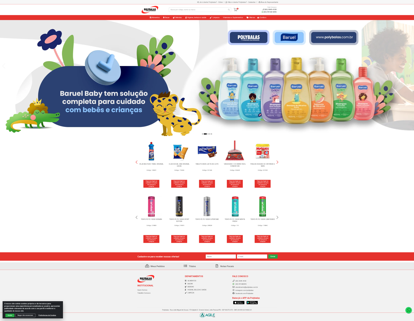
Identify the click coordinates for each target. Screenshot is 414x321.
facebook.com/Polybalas (244, 293)
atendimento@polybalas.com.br (246, 287)
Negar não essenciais (25, 315)
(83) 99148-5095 (270, 12)
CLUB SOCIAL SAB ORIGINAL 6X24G (179, 165)
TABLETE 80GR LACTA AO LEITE (207, 164)
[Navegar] (4, 66)
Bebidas (191, 287)
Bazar (190, 284)
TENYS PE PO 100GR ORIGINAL (263, 219)
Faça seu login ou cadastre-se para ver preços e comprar (151, 183)
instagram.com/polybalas (244, 290)
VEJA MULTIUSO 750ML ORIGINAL (151, 164)
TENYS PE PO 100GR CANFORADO (235, 219)
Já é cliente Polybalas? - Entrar (211, 2)
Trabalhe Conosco (144, 293)
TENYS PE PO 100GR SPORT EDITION (151, 220)
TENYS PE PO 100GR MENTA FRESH (207, 220)
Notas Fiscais (227, 266)
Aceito (10, 315)
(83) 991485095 (240, 284)
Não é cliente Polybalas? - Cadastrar (242, 2)
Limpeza (191, 293)
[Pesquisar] (229, 9)
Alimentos (192, 281)
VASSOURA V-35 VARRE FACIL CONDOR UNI (235, 165)
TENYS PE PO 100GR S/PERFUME (179, 219)
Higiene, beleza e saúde (197, 290)
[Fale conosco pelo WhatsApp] (408, 310)
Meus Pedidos (157, 266)
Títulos (192, 266)
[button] (202, 133)
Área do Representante (269, 2)
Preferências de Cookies (47, 315)
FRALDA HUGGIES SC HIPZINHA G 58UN (262, 165)
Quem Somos (142, 290)
